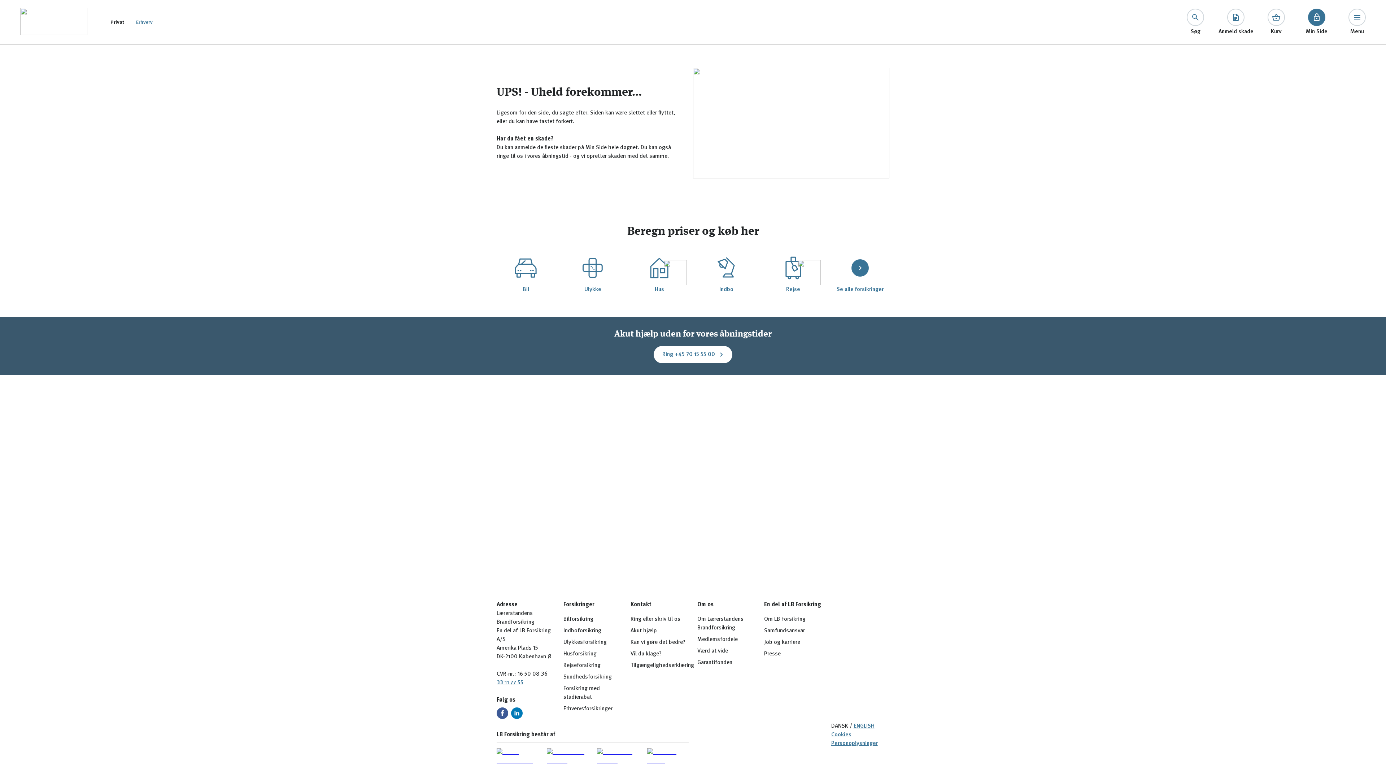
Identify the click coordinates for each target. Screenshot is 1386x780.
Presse (772, 654)
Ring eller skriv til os (655, 619)
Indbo (726, 289)
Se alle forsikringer (860, 289)
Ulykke (592, 289)
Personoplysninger (854, 743)
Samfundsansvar (784, 631)
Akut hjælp (644, 631)
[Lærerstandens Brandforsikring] (53, 22)
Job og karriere (782, 642)
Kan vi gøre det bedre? (658, 642)
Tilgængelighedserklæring (662, 665)
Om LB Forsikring (785, 619)
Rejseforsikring (582, 665)
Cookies (841, 735)
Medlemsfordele (717, 639)
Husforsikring (580, 654)
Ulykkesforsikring (585, 642)
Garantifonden (714, 663)
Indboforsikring (582, 631)
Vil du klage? (646, 654)
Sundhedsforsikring (587, 677)
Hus (659, 289)
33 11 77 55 (510, 683)
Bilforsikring (578, 619)
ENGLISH (864, 726)
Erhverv (144, 22)
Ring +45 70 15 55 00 (688, 355)
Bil (526, 289)
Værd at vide (712, 651)
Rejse (793, 289)
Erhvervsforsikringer (588, 709)
